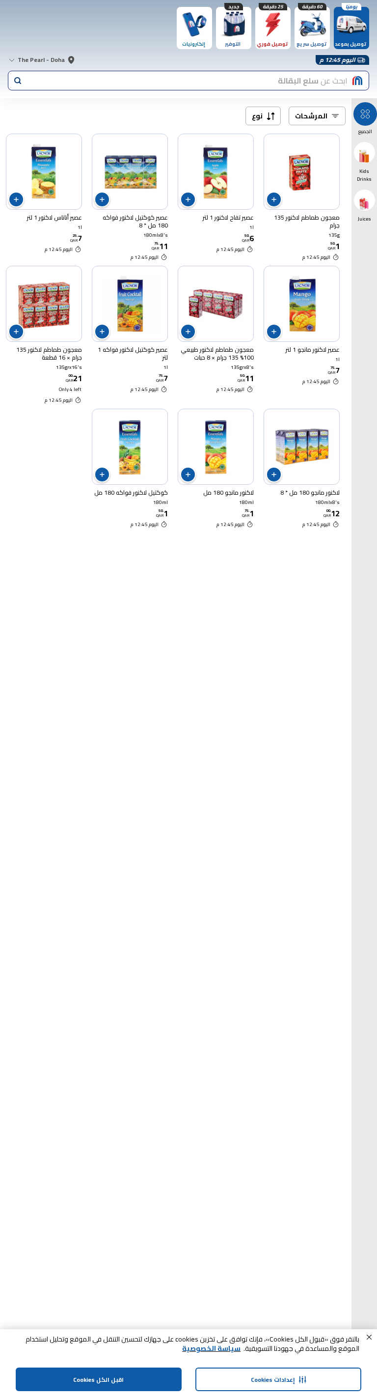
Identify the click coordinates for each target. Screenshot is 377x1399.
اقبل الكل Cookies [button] (98, 1379)
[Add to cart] (274, 199)
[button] (369, 1337)
